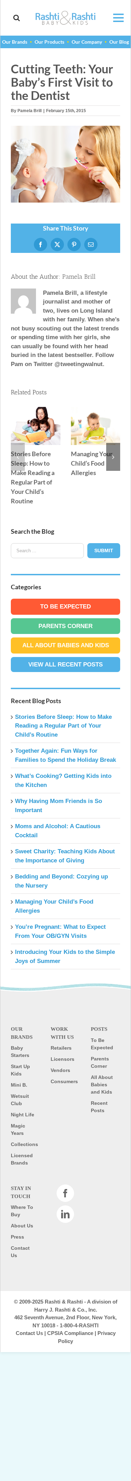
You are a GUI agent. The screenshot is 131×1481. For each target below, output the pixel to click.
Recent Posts (99, 1106)
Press (17, 1237)
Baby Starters (20, 1051)
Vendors (60, 1070)
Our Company (87, 42)
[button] (18, 457)
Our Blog (119, 42)
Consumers (64, 1081)
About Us (22, 1225)
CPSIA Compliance (70, 1333)
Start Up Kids (20, 1070)
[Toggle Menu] (114, 18)
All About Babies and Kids (65, 645)
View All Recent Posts (65, 664)
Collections (24, 1144)
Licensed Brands (22, 1159)
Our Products (49, 42)
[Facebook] (65, 1193)
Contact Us (20, 1251)
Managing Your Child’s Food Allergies (95, 426)
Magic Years (18, 1129)
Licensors (62, 1059)
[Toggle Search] (16, 17)
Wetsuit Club (20, 1099)
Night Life (22, 1114)
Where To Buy (22, 1210)
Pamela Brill (29, 110)
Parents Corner (65, 626)
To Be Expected (65, 606)
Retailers (61, 1048)
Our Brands (14, 42)
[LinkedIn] (65, 1214)
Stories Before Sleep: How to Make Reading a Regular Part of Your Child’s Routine (35, 426)
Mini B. (19, 1085)
